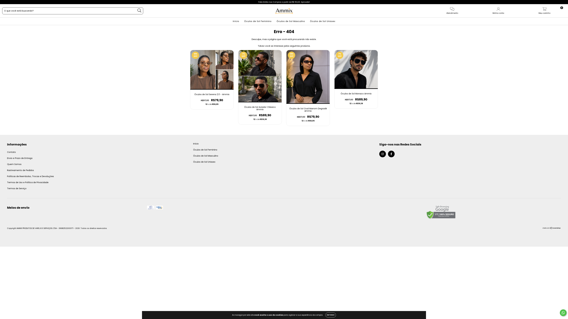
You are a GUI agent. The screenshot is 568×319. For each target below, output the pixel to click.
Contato (11, 152)
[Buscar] (139, 10)
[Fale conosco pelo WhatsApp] (563, 312)
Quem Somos (14, 164)
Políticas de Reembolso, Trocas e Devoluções (30, 176)
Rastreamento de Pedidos (20, 170)
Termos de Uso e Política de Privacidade (28, 182)
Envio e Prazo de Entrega (19, 158)
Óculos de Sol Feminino (258, 21)
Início (236, 21)
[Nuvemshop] (551, 228)
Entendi (331, 315)
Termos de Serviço (16, 188)
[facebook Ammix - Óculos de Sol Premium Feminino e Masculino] (9, 2)
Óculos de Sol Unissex (322, 21)
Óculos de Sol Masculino (291, 21)
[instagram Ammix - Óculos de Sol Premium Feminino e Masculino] (4, 2)
